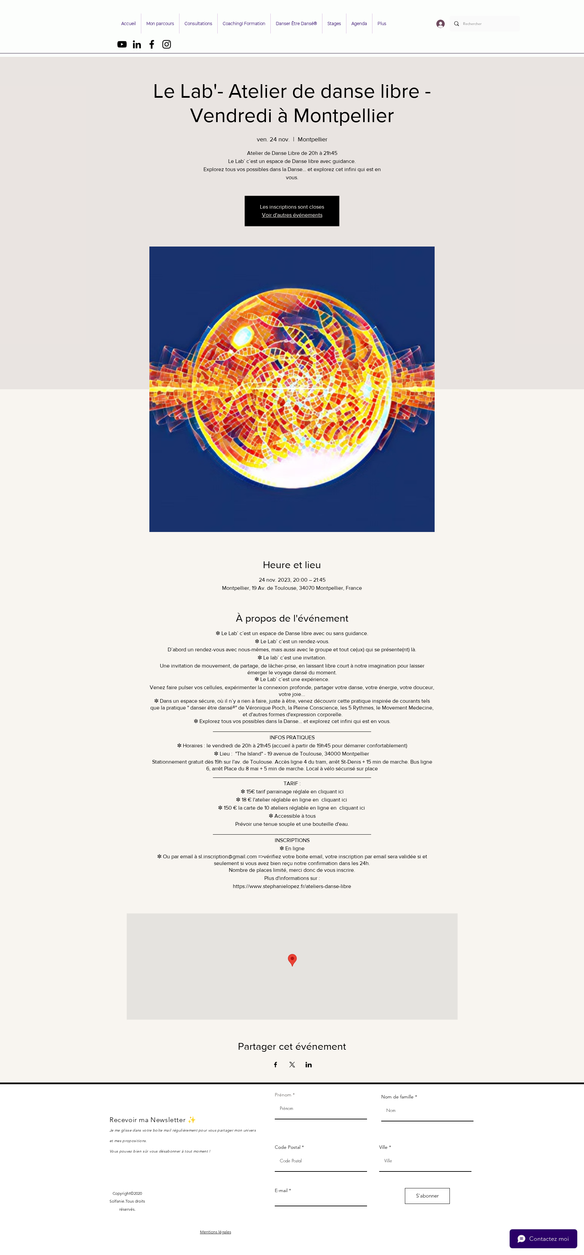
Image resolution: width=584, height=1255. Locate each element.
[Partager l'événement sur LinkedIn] (309, 1064)
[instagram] (166, 44)
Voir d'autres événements (292, 215)
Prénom (283, 1094)
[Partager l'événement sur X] (292, 1064)
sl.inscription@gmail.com (227, 856)
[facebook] (151, 44)
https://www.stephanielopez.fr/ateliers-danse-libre (292, 886)
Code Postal (287, 1147)
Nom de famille (397, 1096)
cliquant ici (331, 791)
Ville (383, 1147)
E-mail (281, 1190)
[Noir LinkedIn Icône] (137, 44)
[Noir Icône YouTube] (122, 44)
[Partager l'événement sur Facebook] (275, 1064)
